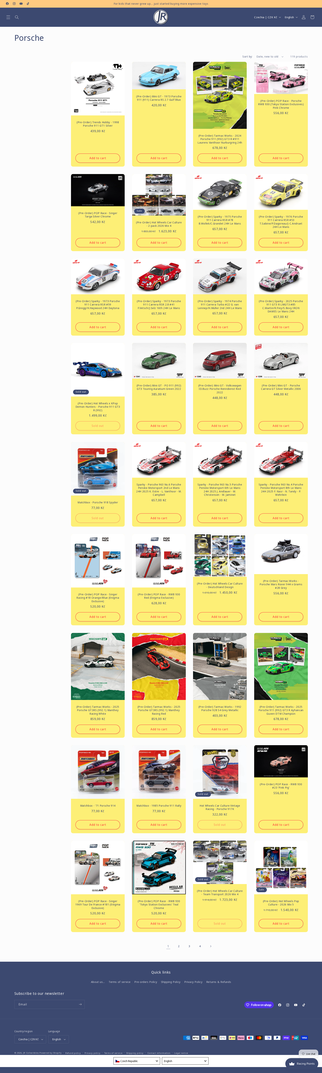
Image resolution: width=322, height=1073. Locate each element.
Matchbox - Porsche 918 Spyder (98, 502)
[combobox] (136, 1061)
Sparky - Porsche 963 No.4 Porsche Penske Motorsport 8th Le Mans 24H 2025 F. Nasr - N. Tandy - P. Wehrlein (281, 489)
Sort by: (247, 56)
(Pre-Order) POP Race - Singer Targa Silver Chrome (97, 214)
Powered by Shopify (50, 1052)
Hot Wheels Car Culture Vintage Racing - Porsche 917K (220, 807)
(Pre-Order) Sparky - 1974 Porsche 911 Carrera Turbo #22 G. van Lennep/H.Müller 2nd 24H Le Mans (220, 305)
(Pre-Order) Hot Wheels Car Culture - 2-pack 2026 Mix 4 (159, 224)
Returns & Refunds (218, 982)
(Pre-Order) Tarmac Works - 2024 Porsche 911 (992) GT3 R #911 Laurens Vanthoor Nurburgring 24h (220, 139)
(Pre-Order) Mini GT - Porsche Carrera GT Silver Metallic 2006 (281, 387)
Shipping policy (134, 1053)
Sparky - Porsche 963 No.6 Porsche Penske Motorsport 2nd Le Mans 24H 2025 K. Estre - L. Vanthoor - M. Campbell (159, 489)
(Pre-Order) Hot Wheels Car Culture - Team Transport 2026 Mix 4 (220, 892)
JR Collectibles (31, 1052)
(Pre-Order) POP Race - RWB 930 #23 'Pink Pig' (281, 786)
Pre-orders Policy (145, 982)
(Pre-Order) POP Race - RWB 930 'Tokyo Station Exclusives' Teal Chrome (159, 905)
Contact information (159, 1053)
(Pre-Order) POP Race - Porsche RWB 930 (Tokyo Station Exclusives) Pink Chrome (281, 104)
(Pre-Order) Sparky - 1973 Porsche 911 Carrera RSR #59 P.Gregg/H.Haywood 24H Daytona (98, 305)
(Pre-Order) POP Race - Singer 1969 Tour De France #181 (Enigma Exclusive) (97, 905)
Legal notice (181, 1053)
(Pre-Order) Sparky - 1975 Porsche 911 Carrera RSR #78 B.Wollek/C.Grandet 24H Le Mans (220, 220)
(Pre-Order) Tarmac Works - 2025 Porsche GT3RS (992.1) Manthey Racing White (97, 710)
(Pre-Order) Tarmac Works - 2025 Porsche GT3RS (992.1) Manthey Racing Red (158, 710)
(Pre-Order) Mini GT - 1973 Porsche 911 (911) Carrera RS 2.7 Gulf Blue (158, 98)
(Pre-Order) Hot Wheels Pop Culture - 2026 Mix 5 (281, 903)
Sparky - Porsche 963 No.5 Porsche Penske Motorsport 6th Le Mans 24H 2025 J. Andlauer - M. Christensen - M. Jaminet (220, 489)
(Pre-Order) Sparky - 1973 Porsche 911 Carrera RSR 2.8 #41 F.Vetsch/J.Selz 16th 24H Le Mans (159, 305)
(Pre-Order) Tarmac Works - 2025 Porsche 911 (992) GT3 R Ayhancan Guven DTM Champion (281, 710)
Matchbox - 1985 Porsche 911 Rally (158, 805)
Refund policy (73, 1053)
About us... (98, 982)
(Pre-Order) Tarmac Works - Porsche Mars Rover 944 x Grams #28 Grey (281, 584)
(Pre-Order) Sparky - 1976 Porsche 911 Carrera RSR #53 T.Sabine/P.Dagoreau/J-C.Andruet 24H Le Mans (281, 222)
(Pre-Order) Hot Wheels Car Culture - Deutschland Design (220, 585)
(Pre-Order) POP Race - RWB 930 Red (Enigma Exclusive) (159, 596)
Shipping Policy (171, 982)
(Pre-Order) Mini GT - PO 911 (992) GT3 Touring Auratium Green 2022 (158, 387)
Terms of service (120, 982)
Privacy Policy (193, 982)
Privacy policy (92, 1053)
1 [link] (168, 946)
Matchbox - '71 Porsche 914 (98, 805)
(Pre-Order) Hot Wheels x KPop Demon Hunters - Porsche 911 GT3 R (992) (97, 407)
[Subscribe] (80, 1004)
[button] (8, 17)
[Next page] (210, 946)
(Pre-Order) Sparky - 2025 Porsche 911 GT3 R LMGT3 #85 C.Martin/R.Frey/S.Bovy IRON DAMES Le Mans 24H (281, 306)
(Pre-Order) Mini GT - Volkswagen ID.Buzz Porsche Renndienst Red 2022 (220, 389)
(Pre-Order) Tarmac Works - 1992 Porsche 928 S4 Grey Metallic (219, 708)
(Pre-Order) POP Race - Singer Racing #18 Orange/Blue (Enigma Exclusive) (97, 598)
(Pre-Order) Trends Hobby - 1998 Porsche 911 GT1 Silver (98, 124)
